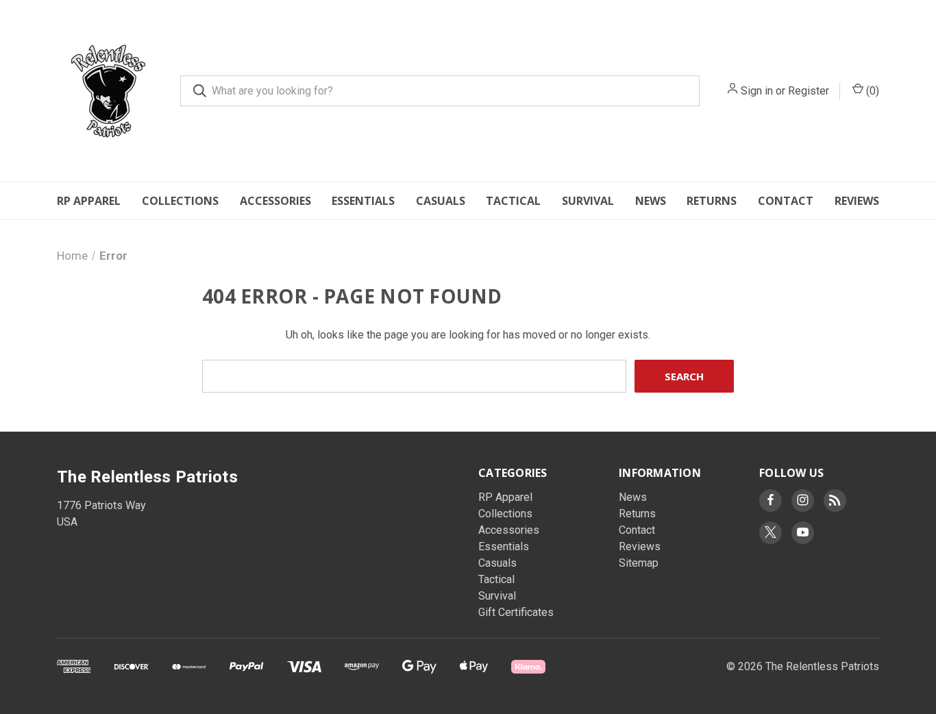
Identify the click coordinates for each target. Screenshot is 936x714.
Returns (712, 200)
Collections (180, 200)
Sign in (757, 90)
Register (808, 90)
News (650, 200)
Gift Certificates (516, 612)
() (871, 90)
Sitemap (638, 562)
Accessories (275, 200)
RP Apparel (89, 200)
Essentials (363, 200)
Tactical (513, 200)
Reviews (857, 200)
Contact (785, 200)
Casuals (440, 200)
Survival (588, 200)
